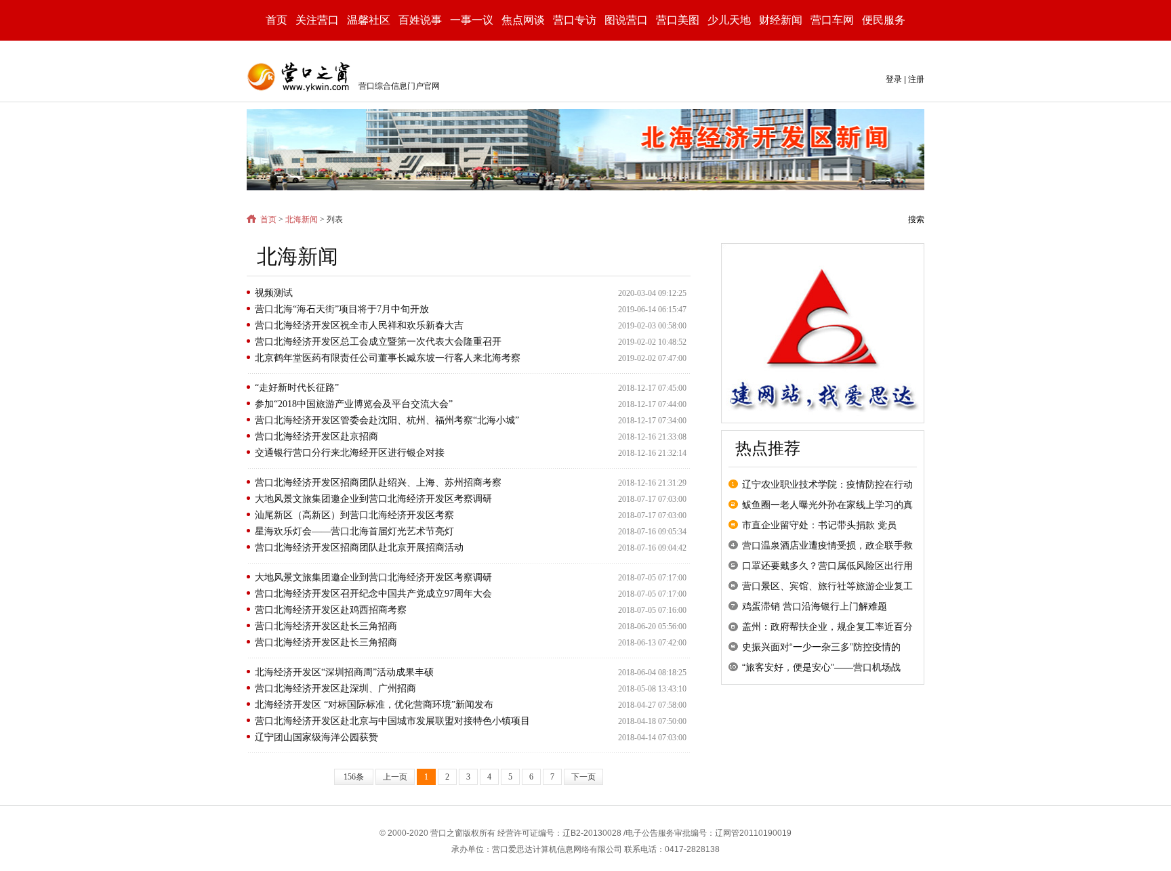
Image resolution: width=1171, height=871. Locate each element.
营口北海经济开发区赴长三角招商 (326, 626)
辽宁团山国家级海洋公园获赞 (316, 737)
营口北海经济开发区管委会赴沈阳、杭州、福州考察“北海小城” (387, 420)
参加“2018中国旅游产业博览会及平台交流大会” (354, 404)
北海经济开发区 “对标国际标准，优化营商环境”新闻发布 (374, 705)
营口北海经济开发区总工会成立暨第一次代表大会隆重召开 (378, 342)
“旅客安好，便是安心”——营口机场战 (821, 667)
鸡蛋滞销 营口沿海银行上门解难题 (814, 606)
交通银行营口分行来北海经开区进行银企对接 (350, 453)
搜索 (916, 219)
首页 (276, 20)
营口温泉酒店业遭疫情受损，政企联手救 (827, 545)
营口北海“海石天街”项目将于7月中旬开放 (342, 309)
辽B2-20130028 (591, 833)
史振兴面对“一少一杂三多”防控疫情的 (821, 646)
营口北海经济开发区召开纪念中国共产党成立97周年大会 (373, 594)
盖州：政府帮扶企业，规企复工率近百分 (827, 626)
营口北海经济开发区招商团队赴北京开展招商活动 (359, 548)
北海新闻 (301, 219)
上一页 (395, 777)
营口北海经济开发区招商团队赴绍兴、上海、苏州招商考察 (378, 482)
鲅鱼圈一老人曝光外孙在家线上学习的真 (827, 504)
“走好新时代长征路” (297, 388)
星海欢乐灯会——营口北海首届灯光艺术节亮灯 (354, 531)
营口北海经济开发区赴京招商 (316, 436)
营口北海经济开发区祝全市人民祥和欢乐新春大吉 (359, 325)
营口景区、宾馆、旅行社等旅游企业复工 (827, 585)
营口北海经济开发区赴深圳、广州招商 (335, 688)
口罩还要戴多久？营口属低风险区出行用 (827, 565)
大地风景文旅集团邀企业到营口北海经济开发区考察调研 (373, 499)
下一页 (583, 777)
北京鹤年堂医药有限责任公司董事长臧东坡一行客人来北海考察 (387, 358)
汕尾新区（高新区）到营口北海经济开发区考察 (354, 515)
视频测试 (274, 293)
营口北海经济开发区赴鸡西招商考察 (331, 610)
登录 (894, 79)
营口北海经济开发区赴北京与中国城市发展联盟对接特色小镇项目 (392, 721)
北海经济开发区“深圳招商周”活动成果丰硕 (344, 672)
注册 (916, 79)
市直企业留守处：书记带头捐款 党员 (819, 524)
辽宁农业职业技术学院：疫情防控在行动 (827, 484)
